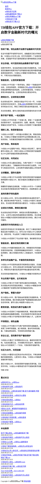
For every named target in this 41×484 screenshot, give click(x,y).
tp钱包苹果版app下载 (12, 16)
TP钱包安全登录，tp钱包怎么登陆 (13, 395)
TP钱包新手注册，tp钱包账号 (12, 387)
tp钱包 (30, 87)
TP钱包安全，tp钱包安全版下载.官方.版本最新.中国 (20, 391)
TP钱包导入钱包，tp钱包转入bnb (13, 462)
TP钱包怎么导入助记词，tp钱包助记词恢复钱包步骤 (20, 451)
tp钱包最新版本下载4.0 (13, 14)
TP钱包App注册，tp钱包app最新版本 (14, 442)
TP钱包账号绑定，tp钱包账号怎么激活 (15, 437)
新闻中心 (8, 9)
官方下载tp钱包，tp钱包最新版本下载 (15, 433)
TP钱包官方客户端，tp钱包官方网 (13, 466)
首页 (6, 6)
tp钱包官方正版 (10, 11)
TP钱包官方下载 (11, 19)
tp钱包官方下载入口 (12, 21)
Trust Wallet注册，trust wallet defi (12, 471)
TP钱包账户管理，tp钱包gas (11, 422)
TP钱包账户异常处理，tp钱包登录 (13, 417)
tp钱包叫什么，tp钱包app (10, 382)
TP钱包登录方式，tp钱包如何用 (12, 404)
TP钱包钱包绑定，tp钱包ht (10, 400)
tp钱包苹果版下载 (7, 40)
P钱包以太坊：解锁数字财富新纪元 (14, 409)
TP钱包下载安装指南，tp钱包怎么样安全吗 (17, 446)
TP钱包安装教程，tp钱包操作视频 (13, 413)
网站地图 (27, 481)
